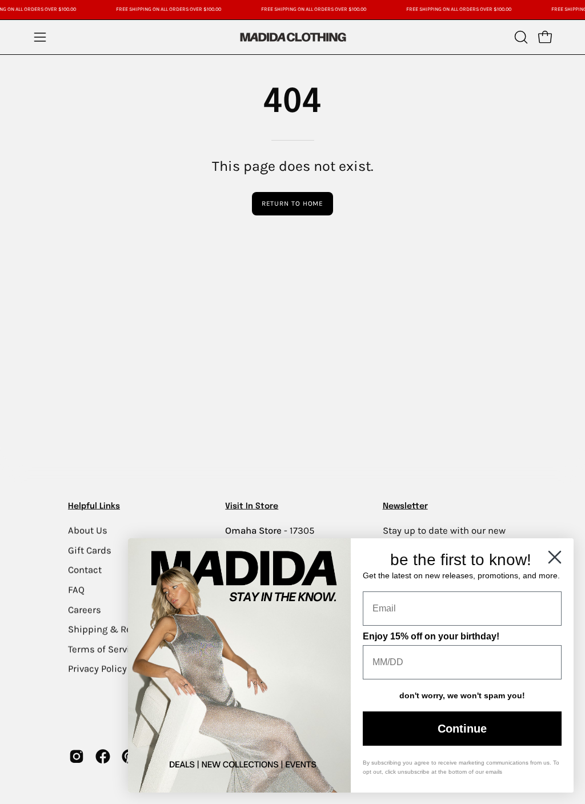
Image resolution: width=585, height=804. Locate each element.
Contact (85, 570)
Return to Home (293, 203)
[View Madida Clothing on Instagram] (76, 756)
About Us (87, 530)
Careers (84, 609)
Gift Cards (89, 550)
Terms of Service (104, 648)
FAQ (76, 589)
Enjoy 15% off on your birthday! (431, 636)
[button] (520, 37)
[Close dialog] (554, 557)
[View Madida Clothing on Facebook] (102, 756)
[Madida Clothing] (292, 37)
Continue (462, 728)
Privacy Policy (97, 668)
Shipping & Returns (111, 628)
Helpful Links (94, 506)
